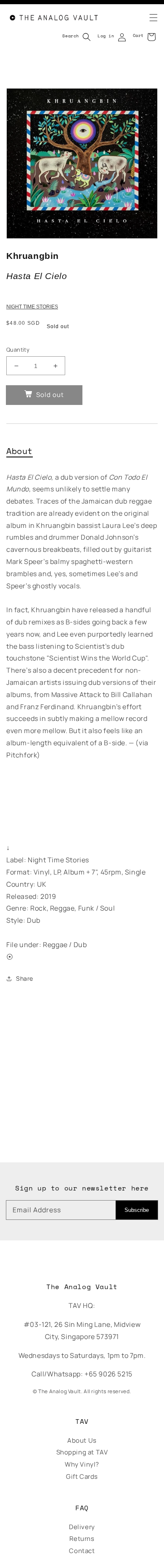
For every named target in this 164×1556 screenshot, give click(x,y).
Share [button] (24, 978)
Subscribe (136, 1210)
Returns (81, 1538)
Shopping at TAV (82, 1452)
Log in (106, 36)
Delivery (82, 1526)
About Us (82, 1440)
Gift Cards (82, 1476)
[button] (148, 17)
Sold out (50, 394)
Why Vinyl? (82, 1464)
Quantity (17, 349)
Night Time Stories (32, 307)
